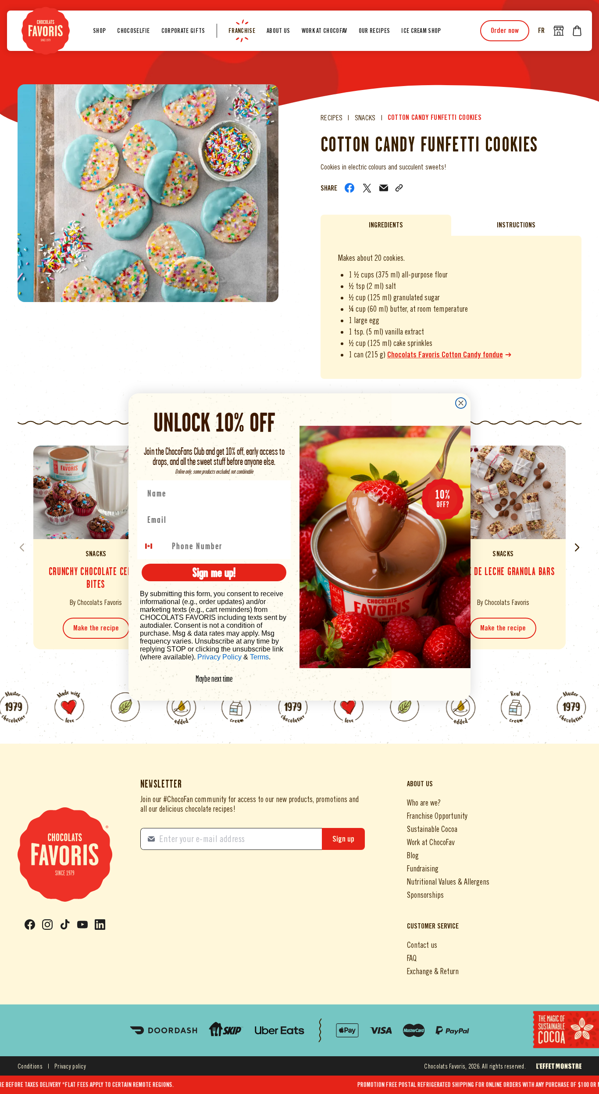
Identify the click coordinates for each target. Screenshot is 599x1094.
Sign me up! (214, 572)
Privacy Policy (219, 657)
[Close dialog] (461, 403)
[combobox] (154, 546)
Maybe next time (214, 678)
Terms (259, 657)
